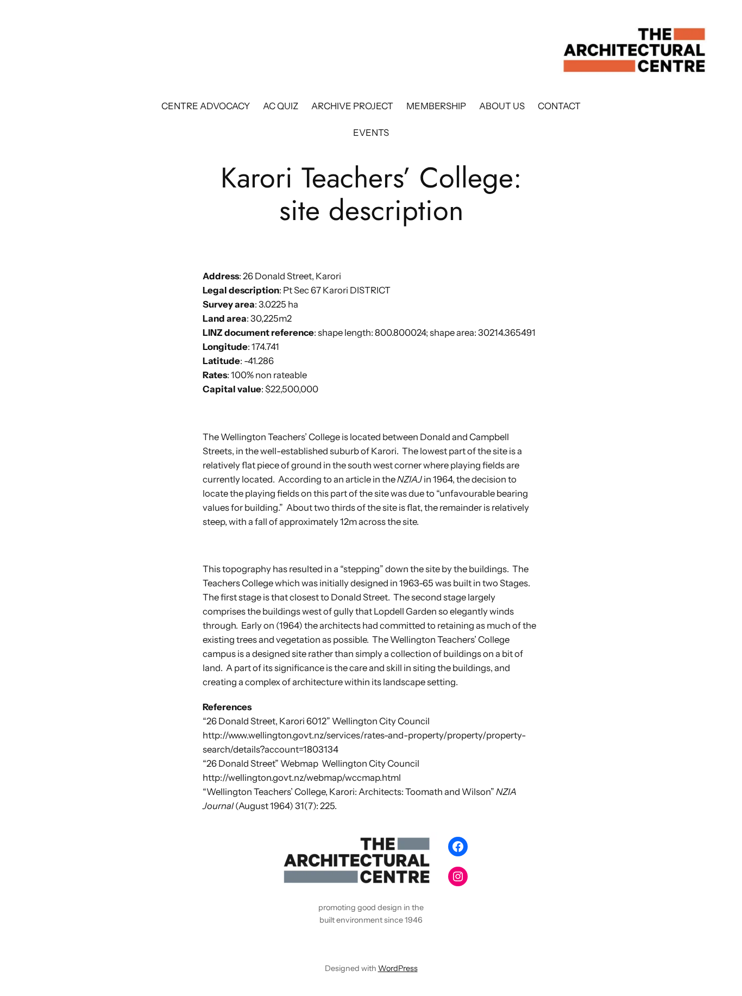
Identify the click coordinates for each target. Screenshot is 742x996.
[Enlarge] (525, 272)
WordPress (398, 968)
